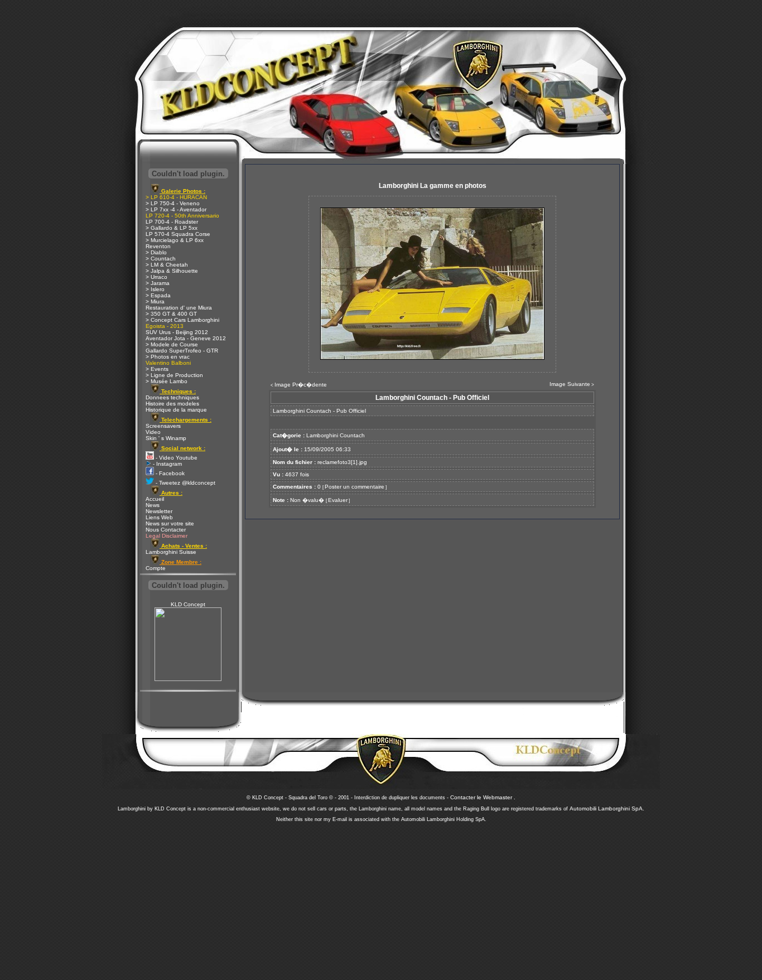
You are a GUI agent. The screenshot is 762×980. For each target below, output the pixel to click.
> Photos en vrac (168, 357)
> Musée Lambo (166, 381)
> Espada (158, 295)
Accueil (155, 499)
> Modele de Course (172, 344)
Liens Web (159, 517)
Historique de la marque (176, 410)
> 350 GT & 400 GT (171, 314)
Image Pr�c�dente (300, 385)
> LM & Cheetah (167, 265)
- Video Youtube (175, 458)
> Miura (155, 301)
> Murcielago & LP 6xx (175, 240)
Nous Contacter (166, 530)
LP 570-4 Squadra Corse (178, 234)
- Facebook (169, 473)
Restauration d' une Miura (179, 308)
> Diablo (156, 252)
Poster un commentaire (354, 487)
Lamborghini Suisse (171, 552)
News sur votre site (170, 523)
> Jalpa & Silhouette (172, 271)
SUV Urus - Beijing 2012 (177, 332)
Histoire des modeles (172, 403)
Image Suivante (569, 384)
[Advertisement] (381, 898)
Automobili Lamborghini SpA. (607, 808)
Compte (156, 568)
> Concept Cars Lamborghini (182, 320)
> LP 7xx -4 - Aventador (176, 209)
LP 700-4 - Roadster (172, 222)
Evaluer (338, 500)
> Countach (161, 258)
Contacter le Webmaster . (482, 797)
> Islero (155, 289)
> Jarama (158, 283)
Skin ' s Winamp (166, 438)
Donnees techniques (172, 397)
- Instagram (166, 464)
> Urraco (156, 277)
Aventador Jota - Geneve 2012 (186, 338)
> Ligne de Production (174, 375)
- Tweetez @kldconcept (184, 483)
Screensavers (163, 426)
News (153, 505)
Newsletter (159, 511)
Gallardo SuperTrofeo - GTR (182, 350)
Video (153, 432)
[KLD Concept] (188, 679)
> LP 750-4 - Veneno (173, 203)
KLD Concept (188, 604)
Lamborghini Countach (335, 435)
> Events (157, 369)
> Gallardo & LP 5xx (171, 228)
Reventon (158, 246)
